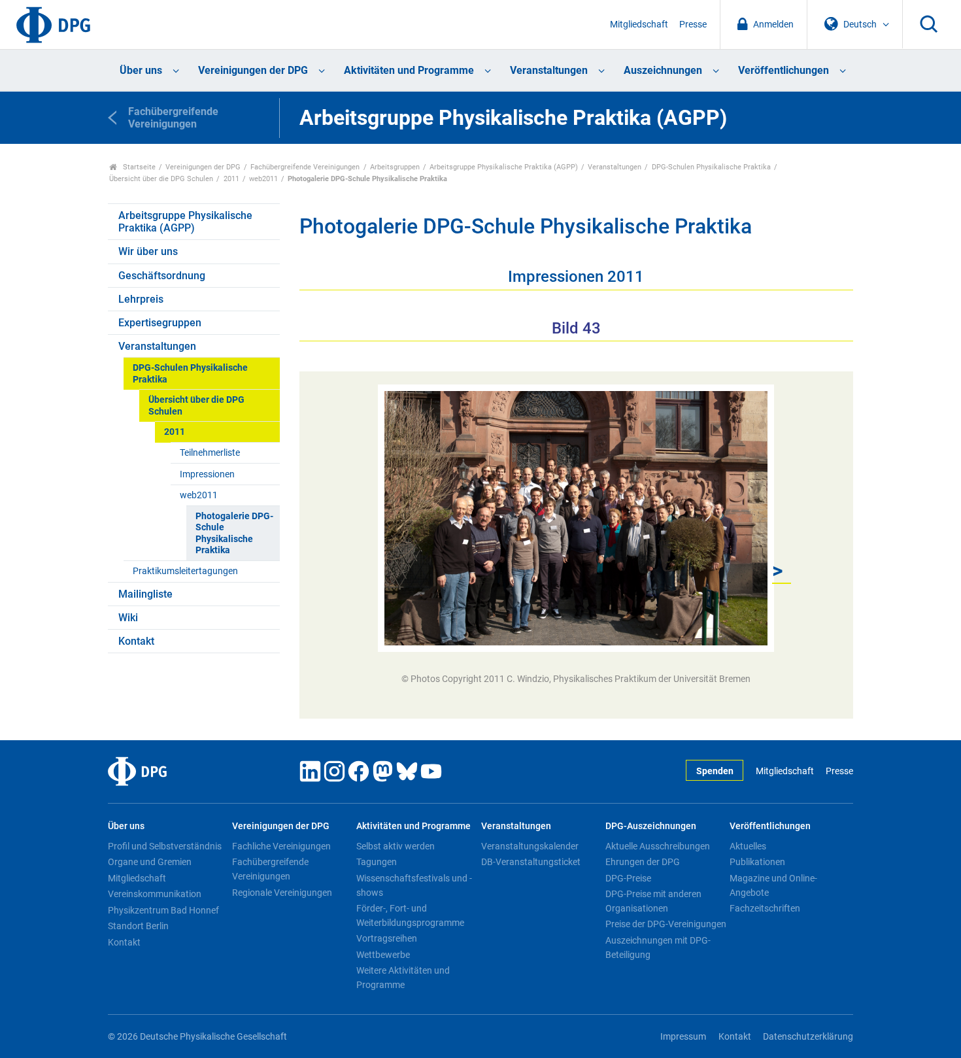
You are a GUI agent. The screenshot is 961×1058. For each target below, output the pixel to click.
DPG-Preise (628, 878)
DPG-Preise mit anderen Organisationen (653, 901)
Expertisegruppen (159, 322)
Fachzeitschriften (765, 908)
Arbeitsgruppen (395, 167)
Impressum (683, 1036)
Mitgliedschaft (639, 24)
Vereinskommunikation (154, 894)
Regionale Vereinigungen (282, 892)
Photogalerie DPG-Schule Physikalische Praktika (234, 533)
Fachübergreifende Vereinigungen (305, 167)
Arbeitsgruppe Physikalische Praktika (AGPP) (504, 167)
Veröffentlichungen (783, 70)
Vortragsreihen (386, 938)
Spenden (714, 771)
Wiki (128, 617)
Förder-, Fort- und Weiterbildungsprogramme (410, 915)
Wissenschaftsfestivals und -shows (414, 885)
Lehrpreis (140, 299)
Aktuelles (748, 846)
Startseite (138, 167)
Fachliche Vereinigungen (281, 846)
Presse (693, 24)
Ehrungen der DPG (642, 862)
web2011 (263, 179)
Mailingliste (145, 594)
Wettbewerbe (383, 954)
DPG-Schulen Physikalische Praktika (711, 167)
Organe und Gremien (150, 862)
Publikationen (757, 862)
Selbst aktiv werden (395, 846)
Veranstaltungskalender (530, 846)
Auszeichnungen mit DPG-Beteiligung (658, 947)
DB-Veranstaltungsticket (531, 862)
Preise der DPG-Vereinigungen (665, 924)
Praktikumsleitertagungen (185, 571)
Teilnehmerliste (210, 452)
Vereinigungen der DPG (253, 70)
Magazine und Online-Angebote (773, 885)
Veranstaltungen (549, 70)
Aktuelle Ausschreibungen (657, 846)
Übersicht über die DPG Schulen (161, 179)
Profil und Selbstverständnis (165, 846)
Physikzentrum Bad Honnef (163, 910)
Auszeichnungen (663, 70)
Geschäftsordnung (161, 275)
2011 (231, 179)
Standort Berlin (138, 926)
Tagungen (376, 862)
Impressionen (207, 474)
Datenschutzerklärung (808, 1036)
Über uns (141, 70)
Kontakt (136, 641)
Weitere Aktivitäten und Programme (403, 977)
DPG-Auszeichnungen (650, 826)
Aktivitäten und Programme (409, 70)
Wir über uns (148, 251)
